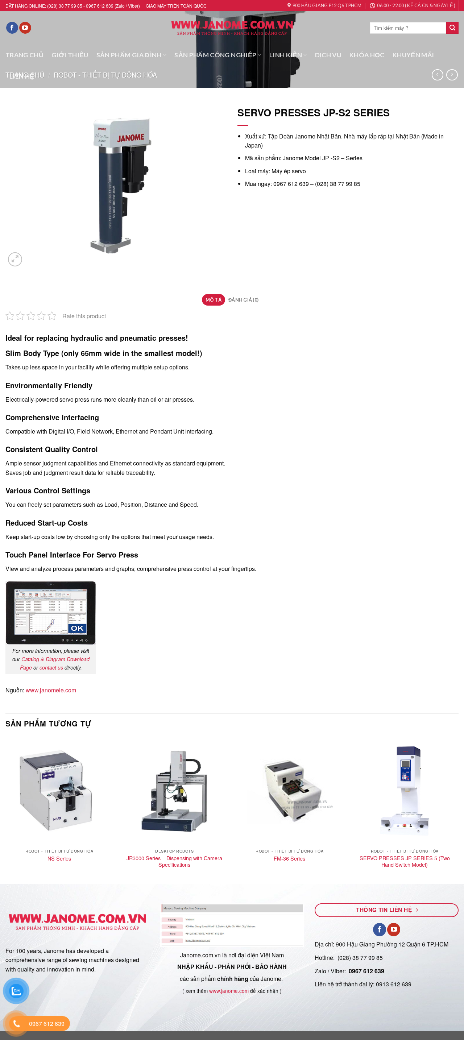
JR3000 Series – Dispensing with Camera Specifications (174, 861)
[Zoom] (15, 259)
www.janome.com (229, 990)
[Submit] (452, 28)
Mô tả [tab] (213, 300)
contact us (51, 667)
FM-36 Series (289, 858)
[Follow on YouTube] (25, 28)
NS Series (59, 858)
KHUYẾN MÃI (413, 55)
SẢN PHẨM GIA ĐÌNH (129, 55)
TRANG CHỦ (24, 55)
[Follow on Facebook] (12, 28)
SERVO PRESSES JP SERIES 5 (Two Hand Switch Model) (405, 861)
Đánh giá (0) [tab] (243, 300)
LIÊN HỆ (21, 76)
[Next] (458, 809)
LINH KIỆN (285, 55)
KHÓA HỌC (367, 55)
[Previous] (5, 809)
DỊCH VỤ (328, 55)
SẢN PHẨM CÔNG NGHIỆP (215, 55)
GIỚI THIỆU (69, 55)
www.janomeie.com (51, 690)
